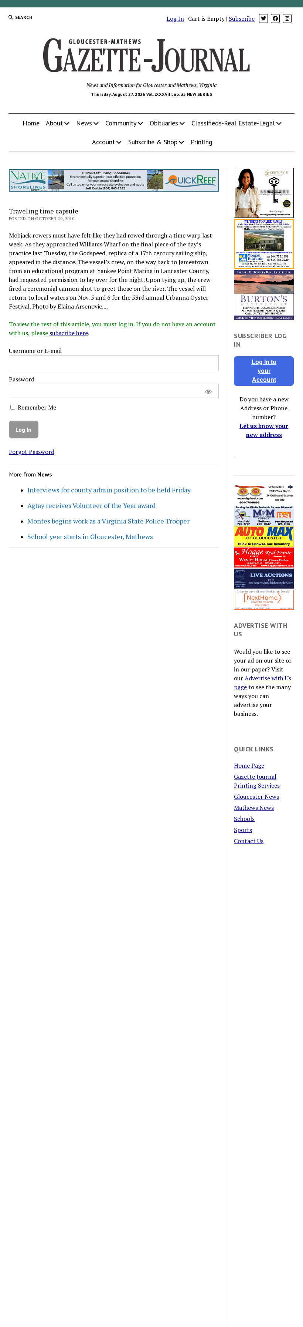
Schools (244, 819)
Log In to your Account (264, 371)
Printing (201, 142)
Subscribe (242, 18)
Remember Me (36, 407)
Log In (175, 18)
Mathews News (254, 808)
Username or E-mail (35, 351)
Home (31, 123)
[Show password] (208, 392)
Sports (243, 830)
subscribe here (69, 333)
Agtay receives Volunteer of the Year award (91, 505)
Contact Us (248, 841)
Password (21, 379)
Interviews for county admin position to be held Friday (109, 489)
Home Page (249, 765)
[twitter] (263, 18)
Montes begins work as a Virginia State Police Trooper (108, 520)
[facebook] (275, 18)
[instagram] (287, 18)
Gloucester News (256, 796)
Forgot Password (31, 452)
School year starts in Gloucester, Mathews (90, 536)
